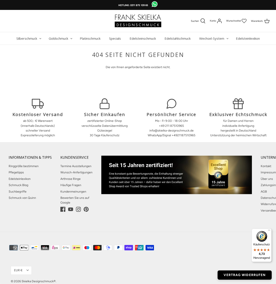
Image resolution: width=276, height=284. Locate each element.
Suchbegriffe (18, 191)
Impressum (268, 172)
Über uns (267, 179)
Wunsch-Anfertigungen (76, 172)
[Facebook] (62, 209)
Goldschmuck (58, 38)
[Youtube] (70, 209)
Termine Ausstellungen (75, 166)
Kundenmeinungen (73, 191)
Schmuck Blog (18, 185)
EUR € (18, 270)
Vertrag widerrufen (245, 275)
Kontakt (266, 166)
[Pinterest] (86, 209)
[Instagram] (78, 209)
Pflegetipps (16, 172)
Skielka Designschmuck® (39, 281)
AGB (264, 191)
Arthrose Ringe (70, 179)
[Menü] (269, 231)
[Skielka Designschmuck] (138, 21)
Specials (115, 38)
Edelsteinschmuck (143, 38)
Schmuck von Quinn (22, 198)
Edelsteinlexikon (248, 38)
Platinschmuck (90, 38)
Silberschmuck (26, 38)
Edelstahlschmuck (178, 38)
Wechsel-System (211, 38)
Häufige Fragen (70, 185)
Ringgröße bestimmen (24, 166)
